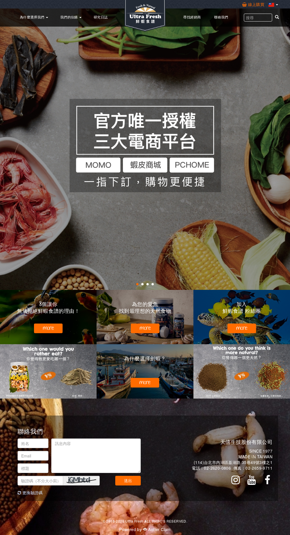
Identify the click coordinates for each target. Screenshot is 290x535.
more (48, 328)
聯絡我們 (221, 16)
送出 (128, 480)
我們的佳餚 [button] (69, 16)
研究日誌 (101, 16)
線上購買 (256, 4)
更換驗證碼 (31, 492)
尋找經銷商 (192, 16)
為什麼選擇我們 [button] (32, 16)
